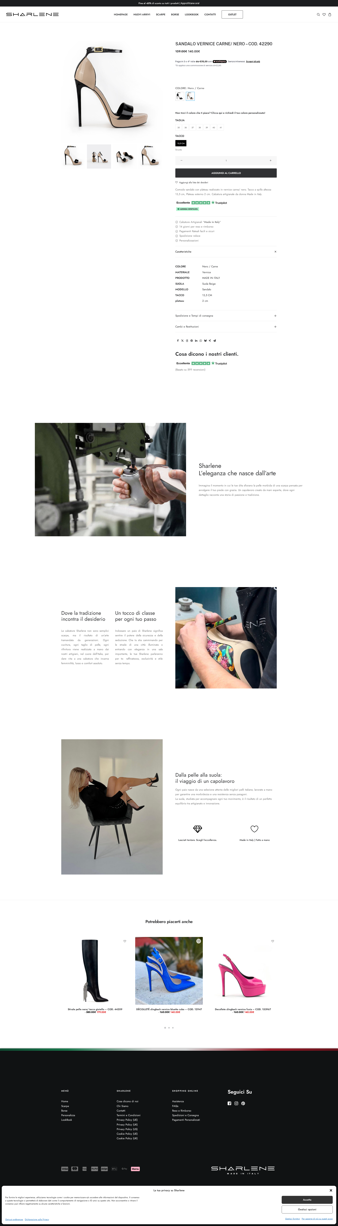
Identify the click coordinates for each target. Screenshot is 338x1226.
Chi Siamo (122, 1106)
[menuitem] (120, 14)
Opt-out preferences (14, 1219)
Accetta (307, 1200)
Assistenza (178, 1101)
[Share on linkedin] (196, 341)
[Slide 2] (99, 156)
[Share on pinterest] (191, 341)
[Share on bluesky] (205, 341)
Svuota (178, 149)
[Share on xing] (210, 341)
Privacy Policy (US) (127, 1129)
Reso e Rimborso (181, 1111)
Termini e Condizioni (128, 1115)
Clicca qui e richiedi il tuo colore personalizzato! (238, 113)
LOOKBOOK (192, 14)
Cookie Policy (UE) (127, 1134)
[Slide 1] (73, 156)
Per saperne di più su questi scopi (317, 1218)
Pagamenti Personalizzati (186, 1120)
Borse (64, 1111)
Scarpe (65, 1106)
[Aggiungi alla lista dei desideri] (124, 941)
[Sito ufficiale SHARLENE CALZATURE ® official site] (33, 14)
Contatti (121, 1111)
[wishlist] (324, 14)
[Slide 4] (150, 156)
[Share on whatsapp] (201, 341)
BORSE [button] (175, 14)
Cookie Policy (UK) (127, 1138)
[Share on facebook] (178, 341)
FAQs (175, 1106)
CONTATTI (210, 14)
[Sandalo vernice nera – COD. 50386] (179, 96)
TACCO (179, 136)
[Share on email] (214, 341)
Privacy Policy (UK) (127, 1125)
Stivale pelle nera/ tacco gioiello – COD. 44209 (95, 1010)
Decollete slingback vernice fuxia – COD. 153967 (243, 1010)
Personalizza (68, 1115)
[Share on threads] (187, 341)
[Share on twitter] (182, 341)
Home (64, 1101)
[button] (331, 1190)
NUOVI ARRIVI (141, 14)
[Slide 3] (125, 156)
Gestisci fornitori (292, 1218)
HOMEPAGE (121, 14)
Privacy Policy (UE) (127, 1120)
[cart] (329, 14)
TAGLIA (180, 120)
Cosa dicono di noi (127, 1101)
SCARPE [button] (160, 14)
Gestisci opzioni (307, 1209)
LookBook (66, 1120)
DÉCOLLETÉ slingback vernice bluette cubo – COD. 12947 (169, 1010)
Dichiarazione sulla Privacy (37, 1219)
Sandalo (206, 289)
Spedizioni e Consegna (185, 1115)
